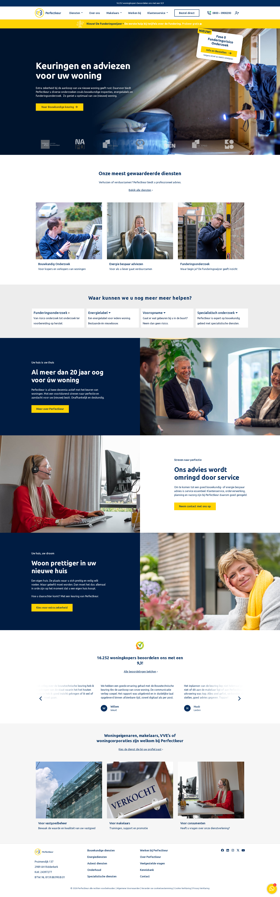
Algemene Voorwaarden (128, 888)
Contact (145, 876)
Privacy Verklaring (201, 888)
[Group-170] (80, 144)
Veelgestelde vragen (152, 863)
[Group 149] (199, 144)
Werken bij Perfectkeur (154, 850)
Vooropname (153, 313)
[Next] (239, 698)
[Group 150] (229, 144)
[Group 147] (140, 144)
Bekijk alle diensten (140, 190)
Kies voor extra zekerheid (52, 607)
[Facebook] (222, 850)
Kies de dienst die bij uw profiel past (140, 749)
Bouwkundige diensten (101, 850)
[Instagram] (232, 850)
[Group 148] (110, 144)
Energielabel (98, 313)
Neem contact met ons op (195, 506)
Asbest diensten (97, 863)
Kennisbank (147, 869)
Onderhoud (94, 869)
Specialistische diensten (102, 876)
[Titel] (238, 850)
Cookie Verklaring (182, 888)
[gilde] (51, 144)
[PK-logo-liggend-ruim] (48, 13)
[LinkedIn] (227, 850)
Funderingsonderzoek (50, 313)
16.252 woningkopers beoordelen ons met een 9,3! (140, 3)
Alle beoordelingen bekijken (140, 671)
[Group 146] (170, 144)
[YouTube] (243, 850)
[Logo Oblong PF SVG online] (47, 852)
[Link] (58, 23)
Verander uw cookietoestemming (157, 888)
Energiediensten (97, 856)
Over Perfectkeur (150, 856)
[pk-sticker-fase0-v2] (218, 45)
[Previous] (41, 698)
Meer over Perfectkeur (50, 408)
